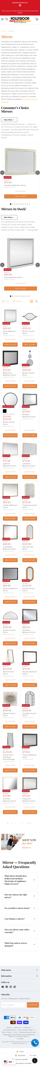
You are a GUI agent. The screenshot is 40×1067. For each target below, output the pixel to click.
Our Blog (20, 1038)
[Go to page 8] (23, 204)
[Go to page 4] (16, 204)
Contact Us (27, 1027)
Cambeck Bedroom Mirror (15, 185)
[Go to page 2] (12, 204)
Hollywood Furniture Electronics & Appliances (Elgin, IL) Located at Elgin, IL (19, 1035)
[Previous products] (2, 173)
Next (29, 823)
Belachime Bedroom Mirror (9, 374)
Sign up (33, 1005)
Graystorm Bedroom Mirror (29, 800)
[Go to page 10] (27, 204)
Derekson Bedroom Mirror (29, 631)
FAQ (15, 1032)
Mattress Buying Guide (27, 1032)
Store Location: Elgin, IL (26, 1030)
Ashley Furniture (9, 187)
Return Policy (6, 1032)
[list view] (36, 301)
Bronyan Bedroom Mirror (29, 415)
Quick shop (20, 191)
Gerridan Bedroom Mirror (9, 800)
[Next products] (38, 173)
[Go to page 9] (25, 204)
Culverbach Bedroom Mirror (9, 548)
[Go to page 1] (10, 204)
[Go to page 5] (18, 204)
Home (3, 31)
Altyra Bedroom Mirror (13, 277)
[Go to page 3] (14, 204)
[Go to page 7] (21, 204)
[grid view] (31, 301)
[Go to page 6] (20, 204)
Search (9, 1027)
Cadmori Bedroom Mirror (9, 465)
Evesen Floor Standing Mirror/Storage (9, 757)
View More (8, 120)
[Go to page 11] (29, 204)
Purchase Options (9, 1030)
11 (23, 823)
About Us (17, 1027)
